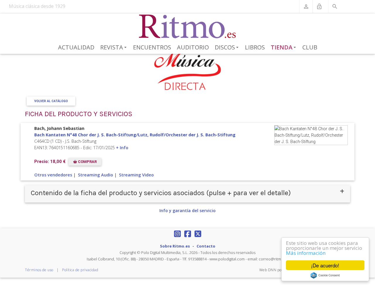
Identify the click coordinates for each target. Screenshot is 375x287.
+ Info (122, 147)
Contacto (206, 246)
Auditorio (193, 47)
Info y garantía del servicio (187, 210)
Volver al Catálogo (51, 101)
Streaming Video (136, 175)
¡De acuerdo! (325, 265)
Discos (228, 47)
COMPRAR (87, 161)
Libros (255, 47)
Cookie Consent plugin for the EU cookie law (325, 275)
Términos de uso (39, 269)
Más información (305, 253)
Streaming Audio (95, 175)
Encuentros (152, 47)
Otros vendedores (53, 175)
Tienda (284, 47)
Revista (114, 47)
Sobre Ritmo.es (175, 246)
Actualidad (76, 47)
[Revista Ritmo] (187, 26)
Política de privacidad (80, 269)
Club (309, 47)
